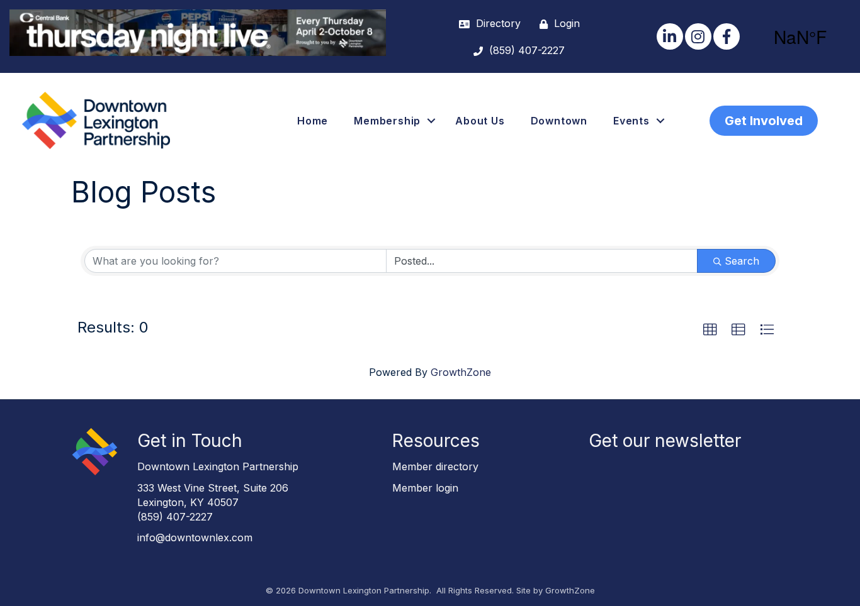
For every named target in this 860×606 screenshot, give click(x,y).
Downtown (559, 120)
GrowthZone (461, 372)
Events (631, 120)
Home (312, 120)
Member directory (435, 466)
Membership (387, 120)
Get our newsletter (665, 440)
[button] (710, 330)
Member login (425, 488)
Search (742, 261)
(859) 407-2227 (175, 516)
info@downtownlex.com (194, 537)
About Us (479, 120)
